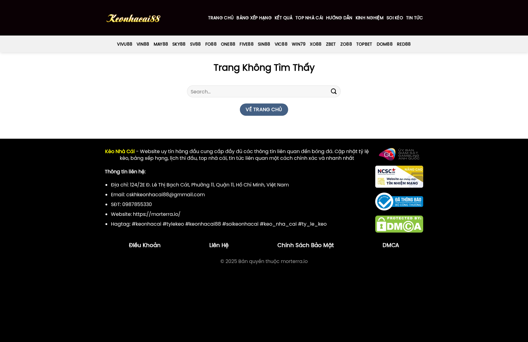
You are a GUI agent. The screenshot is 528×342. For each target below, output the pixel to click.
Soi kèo (395, 18)
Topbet (364, 44)
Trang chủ (221, 18)
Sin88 (264, 44)
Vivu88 (124, 44)
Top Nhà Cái (309, 18)
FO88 (211, 44)
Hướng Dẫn (339, 18)
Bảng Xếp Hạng (254, 18)
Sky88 (178, 44)
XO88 (315, 44)
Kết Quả (283, 18)
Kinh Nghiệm (369, 18)
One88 (228, 44)
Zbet (331, 44)
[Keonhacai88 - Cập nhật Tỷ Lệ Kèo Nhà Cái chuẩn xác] (133, 18)
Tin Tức (414, 18)
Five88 (247, 44)
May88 (161, 44)
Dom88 (385, 44)
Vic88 (281, 44)
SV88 (195, 44)
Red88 (404, 44)
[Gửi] (334, 91)
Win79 (299, 44)
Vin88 (143, 44)
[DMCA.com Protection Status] (399, 223)
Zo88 (346, 44)
